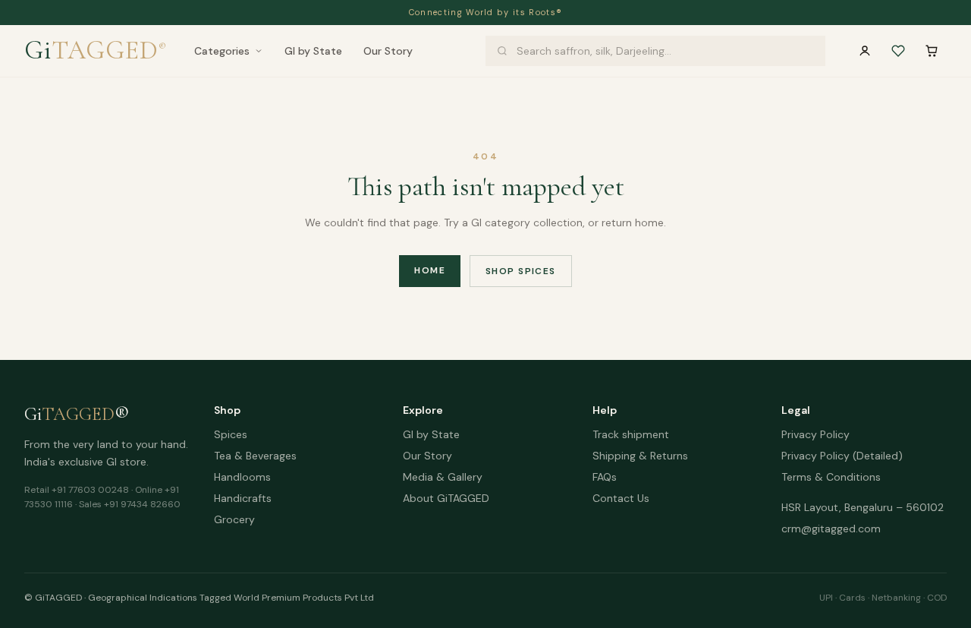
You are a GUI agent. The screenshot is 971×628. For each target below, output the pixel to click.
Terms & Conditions (831, 477)
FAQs (604, 477)
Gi (95, 50)
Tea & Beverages (255, 455)
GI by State (313, 51)
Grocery (234, 519)
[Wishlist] (898, 51)
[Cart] (931, 51)
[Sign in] (865, 51)
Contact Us (620, 498)
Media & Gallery (442, 477)
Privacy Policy (815, 434)
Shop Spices (521, 271)
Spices (230, 434)
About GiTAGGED (446, 498)
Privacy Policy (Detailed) (842, 455)
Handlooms (242, 477)
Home (429, 270)
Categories (222, 51)
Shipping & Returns (640, 455)
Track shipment (630, 434)
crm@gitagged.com (831, 528)
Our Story (388, 51)
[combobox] (655, 51)
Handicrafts (243, 498)
